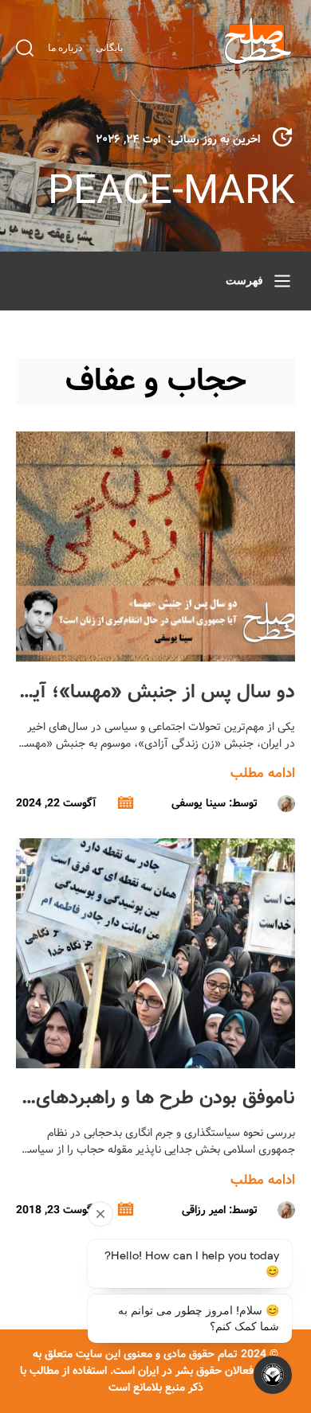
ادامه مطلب (262, 773)
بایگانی (109, 47)
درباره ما (65, 47)
